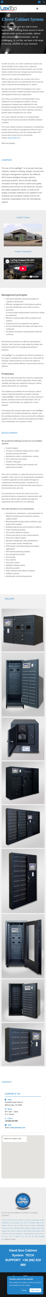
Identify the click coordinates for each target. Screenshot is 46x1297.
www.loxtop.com (14, 138)
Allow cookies (35, 1290)
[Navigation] (37, 8)
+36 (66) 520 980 (11, 1121)
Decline (24, 1290)
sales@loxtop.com (17, 1127)
